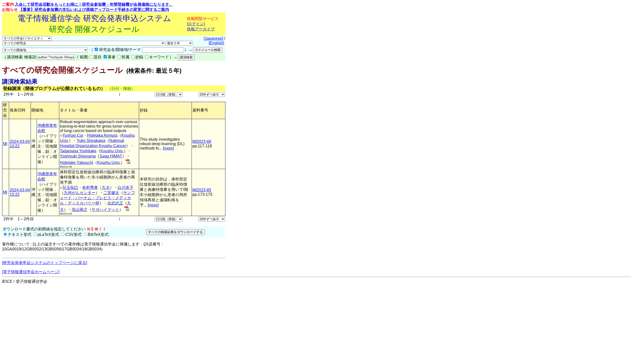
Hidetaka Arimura (102, 135)
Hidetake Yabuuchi (76, 162)
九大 (106, 187)
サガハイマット (105, 209)
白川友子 (126, 187)
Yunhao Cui (72, 135)
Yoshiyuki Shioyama (78, 156)
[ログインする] (127, 162)
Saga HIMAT (111, 156)
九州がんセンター (79, 193)
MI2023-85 (201, 190)
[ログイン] (196, 24)
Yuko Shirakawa (91, 140)
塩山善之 (80, 209)
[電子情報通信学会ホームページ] (30, 272)
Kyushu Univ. (112, 151)
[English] (216, 43)
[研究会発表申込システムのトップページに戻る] (44, 263)
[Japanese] (213, 38)
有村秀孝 (90, 187)
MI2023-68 (201, 141)
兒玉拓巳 (70, 187)
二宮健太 (111, 193)
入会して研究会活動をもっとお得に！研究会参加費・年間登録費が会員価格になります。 (94, 4)
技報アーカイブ (201, 29)
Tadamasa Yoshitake (78, 151)
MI (5, 144)
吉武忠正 (115, 203)
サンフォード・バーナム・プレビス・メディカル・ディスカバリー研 (97, 198)
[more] (168, 148)
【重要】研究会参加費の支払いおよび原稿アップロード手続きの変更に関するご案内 (94, 9)
